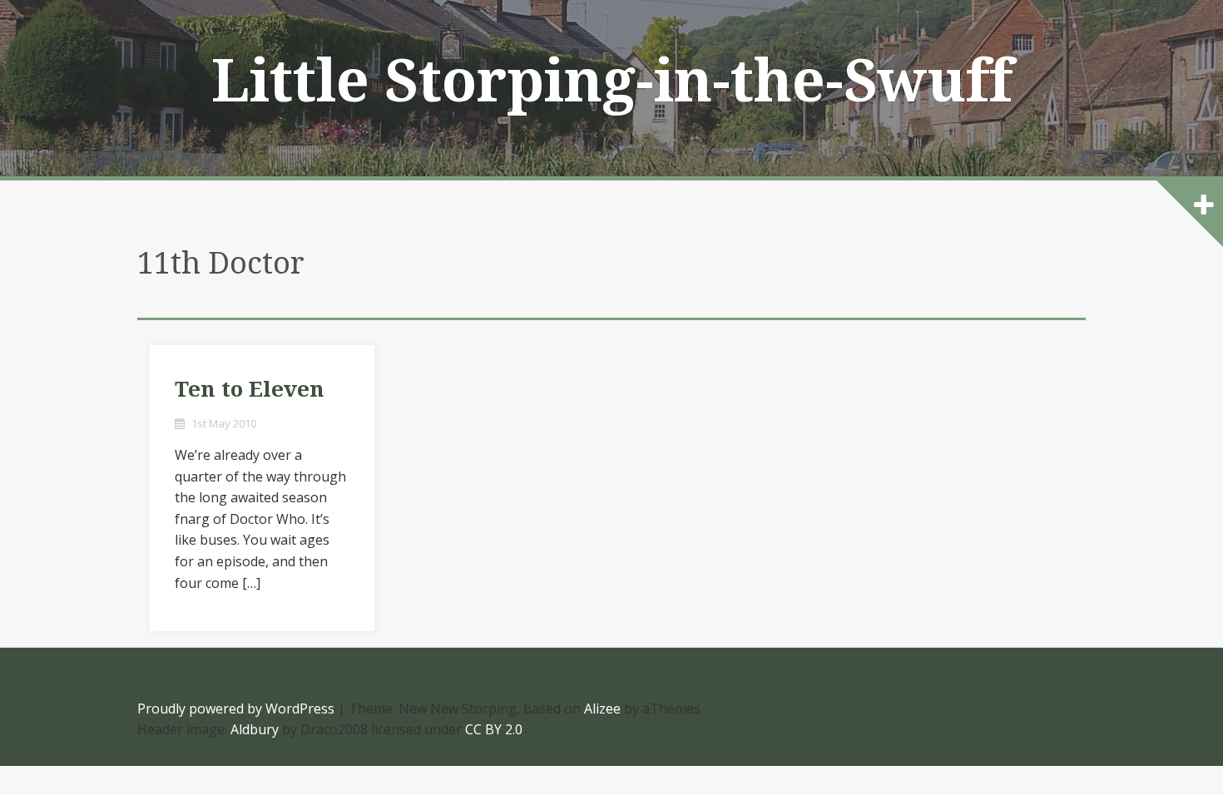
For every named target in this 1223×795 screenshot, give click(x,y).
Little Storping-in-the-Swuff (612, 81)
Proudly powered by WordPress (235, 708)
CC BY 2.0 (493, 729)
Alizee (602, 708)
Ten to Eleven (249, 389)
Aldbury (254, 729)
